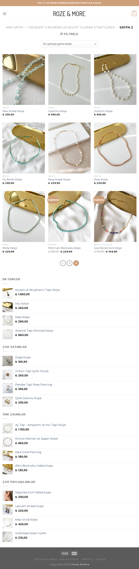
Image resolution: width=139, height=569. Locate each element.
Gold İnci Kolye (57, 111)
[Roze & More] (69, 13)
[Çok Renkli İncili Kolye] (115, 216)
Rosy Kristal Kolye (59, 179)
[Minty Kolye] (24, 216)
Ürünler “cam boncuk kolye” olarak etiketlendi (71, 27)
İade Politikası (69, 559)
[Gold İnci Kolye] (69, 79)
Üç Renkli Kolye (12, 179)
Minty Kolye (10, 248)
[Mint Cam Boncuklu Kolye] (69, 216)
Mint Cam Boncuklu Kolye (64, 248)
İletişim (101, 559)
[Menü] (5, 13)
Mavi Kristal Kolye (13, 111)
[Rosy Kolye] (115, 147)
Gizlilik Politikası (45, 559)
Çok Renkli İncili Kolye (108, 248)
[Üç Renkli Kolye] (24, 147)
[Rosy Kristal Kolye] (69, 147)
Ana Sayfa (14, 27)
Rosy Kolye (101, 179)
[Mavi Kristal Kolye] (24, 79)
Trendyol (87, 559)
